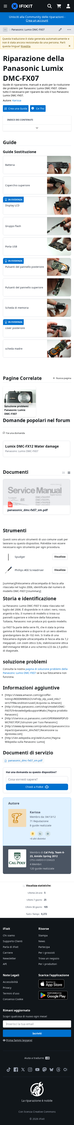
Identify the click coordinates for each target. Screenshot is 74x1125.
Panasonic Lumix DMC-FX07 (28, 29)
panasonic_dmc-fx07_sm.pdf (25, 760)
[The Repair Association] (65, 1069)
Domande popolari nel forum (36, 420)
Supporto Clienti (12, 941)
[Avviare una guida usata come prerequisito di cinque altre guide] (33, 834)
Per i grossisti (46, 952)
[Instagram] (30, 1069)
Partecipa (44, 947)
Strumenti (14, 530)
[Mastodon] (44, 1069)
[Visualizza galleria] (69, 472)
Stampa (43, 935)
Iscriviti (37, 1033)
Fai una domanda (15, 431)
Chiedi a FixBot (34, 787)
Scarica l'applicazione (53, 975)
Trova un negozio (48, 958)
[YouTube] (37, 1069)
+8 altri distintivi (38, 838)
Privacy (7, 987)
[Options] (5, 29)
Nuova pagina (63, 378)
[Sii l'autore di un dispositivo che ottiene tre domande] (48, 834)
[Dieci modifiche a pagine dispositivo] (40, 834)
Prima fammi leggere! (19, 1040)
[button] (49, 6)
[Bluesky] (51, 1070)
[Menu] (5, 6)
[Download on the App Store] (51, 983)
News (41, 941)
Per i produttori (47, 964)
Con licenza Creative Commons (37, 1111)
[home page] (22, 6)
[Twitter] (23, 1069)
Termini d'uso (11, 993)
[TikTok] (8, 1069)
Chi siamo (9, 935)
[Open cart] (59, 6)
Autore (13, 803)
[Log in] (68, 6)
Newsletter (9, 958)
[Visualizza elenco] (63, 472)
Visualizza (60, 556)
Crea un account (37, 20)
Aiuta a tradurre (34, 1058)
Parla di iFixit (10, 947)
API (5, 964)
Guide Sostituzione (19, 151)
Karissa (16, 100)
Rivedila (25, 46)
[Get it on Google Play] (53, 995)
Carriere (8, 952)
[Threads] (58, 1069)
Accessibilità (10, 982)
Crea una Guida (17, 108)
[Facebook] (16, 1069)
